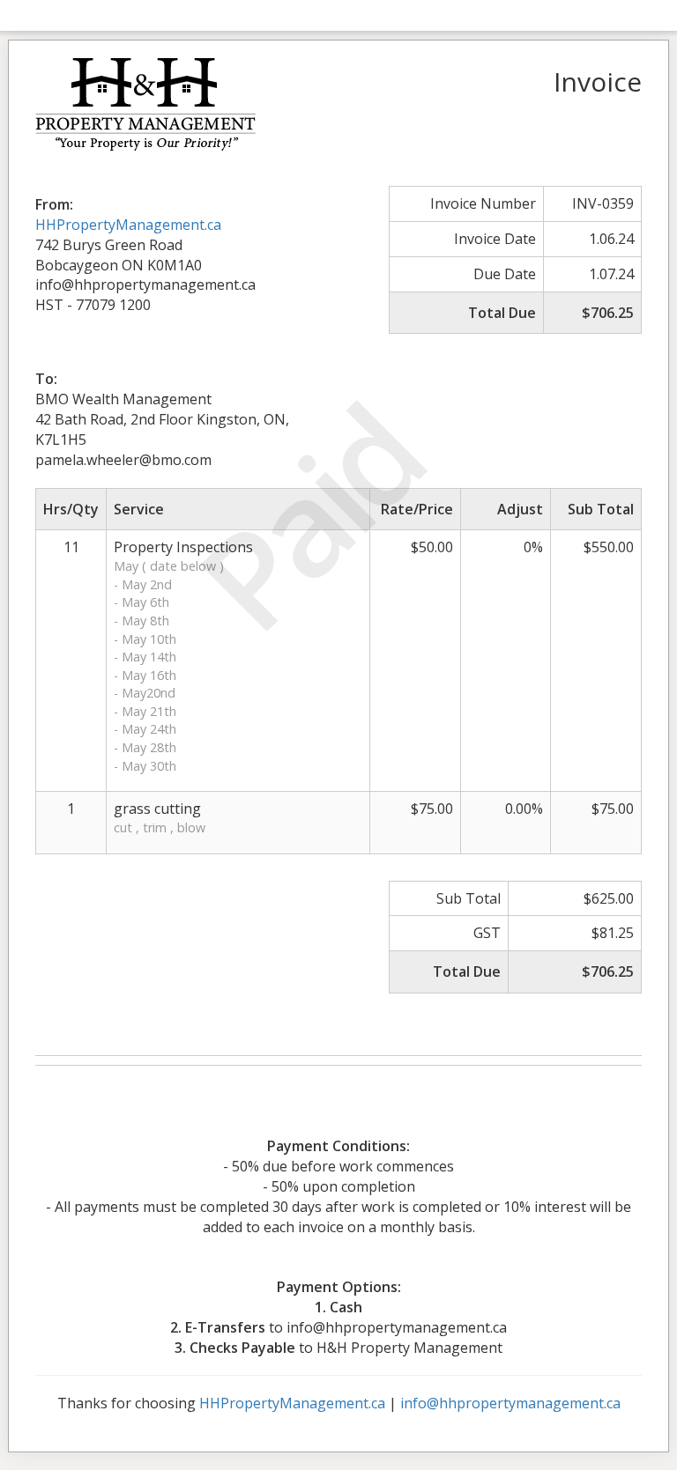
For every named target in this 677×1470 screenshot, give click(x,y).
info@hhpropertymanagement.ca (510, 1403)
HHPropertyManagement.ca (128, 224)
